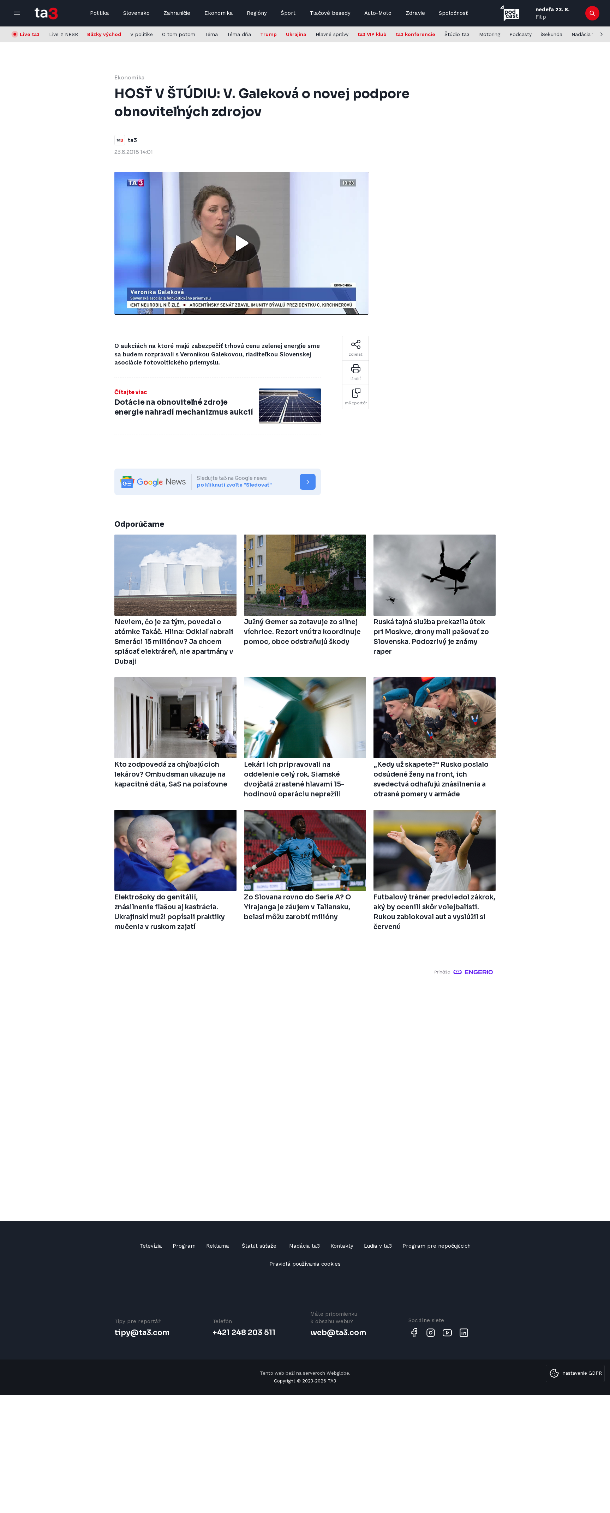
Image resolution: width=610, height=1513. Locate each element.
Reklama (217, 1246)
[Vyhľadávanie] (592, 13)
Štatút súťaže (259, 1246)
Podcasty (520, 34)
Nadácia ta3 (586, 34)
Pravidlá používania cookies (305, 1264)
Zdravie (415, 13)
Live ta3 (30, 34)
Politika (99, 13)
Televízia (151, 1246)
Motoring (489, 34)
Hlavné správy (332, 34)
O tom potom (178, 34)
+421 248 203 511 (244, 1332)
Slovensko (136, 13)
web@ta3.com (338, 1332)
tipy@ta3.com (141, 1332)
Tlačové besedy (330, 13)
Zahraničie (176, 13)
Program (184, 1246)
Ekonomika (218, 13)
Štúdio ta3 (457, 34)
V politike (141, 34)
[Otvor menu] (17, 13)
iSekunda (551, 34)
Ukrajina (296, 34)
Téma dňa (239, 34)
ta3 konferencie (415, 34)
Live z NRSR (63, 34)
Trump (268, 34)
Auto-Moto (377, 13)
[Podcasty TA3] (509, 13)
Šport (288, 13)
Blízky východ (104, 34)
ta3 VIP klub (372, 34)
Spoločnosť (453, 13)
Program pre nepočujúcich (436, 1246)
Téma (211, 34)
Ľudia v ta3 (378, 1246)
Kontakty (341, 1246)
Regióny (257, 13)
